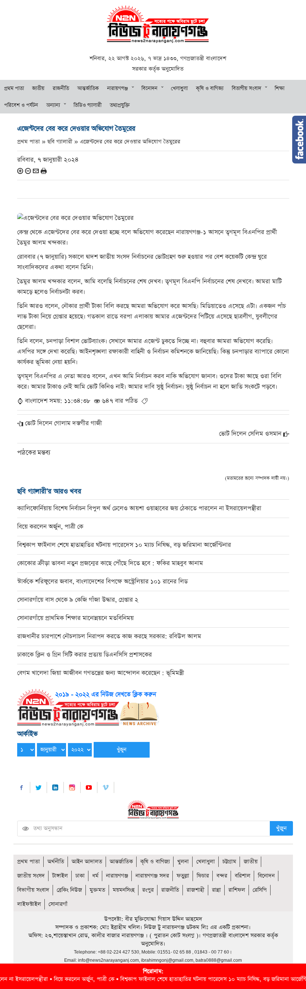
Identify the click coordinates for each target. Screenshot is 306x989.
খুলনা (183, 861)
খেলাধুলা (179, 88)
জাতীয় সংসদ (31, 876)
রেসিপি (260, 890)
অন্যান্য (53, 105)
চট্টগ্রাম (229, 861)
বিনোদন (149, 88)
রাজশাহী (195, 890)
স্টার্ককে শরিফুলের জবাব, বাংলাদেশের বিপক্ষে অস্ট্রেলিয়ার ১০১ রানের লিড (102, 581)
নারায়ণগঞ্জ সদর (152, 876)
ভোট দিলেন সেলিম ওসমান (250, 434)
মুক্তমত (97, 890)
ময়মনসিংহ (124, 890)
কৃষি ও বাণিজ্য (210, 88)
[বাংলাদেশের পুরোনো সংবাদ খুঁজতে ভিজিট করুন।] (88, 707)
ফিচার (203, 876)
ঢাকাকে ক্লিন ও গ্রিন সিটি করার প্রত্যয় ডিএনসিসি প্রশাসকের (84, 655)
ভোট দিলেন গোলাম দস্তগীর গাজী (63, 423)
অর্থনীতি (55, 861)
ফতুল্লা (183, 876)
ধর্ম (95, 876)
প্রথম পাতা (14, 88)
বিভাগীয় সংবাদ (246, 88)
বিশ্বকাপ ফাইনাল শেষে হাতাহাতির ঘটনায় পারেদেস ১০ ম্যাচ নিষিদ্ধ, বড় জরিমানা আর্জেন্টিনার (124, 545)
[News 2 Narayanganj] (158, 23)
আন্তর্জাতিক (88, 88)
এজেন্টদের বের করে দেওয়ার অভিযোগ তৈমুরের (130, 142)
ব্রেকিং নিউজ (69, 890)
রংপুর (148, 890)
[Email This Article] (36, 170)
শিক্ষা (279, 88)
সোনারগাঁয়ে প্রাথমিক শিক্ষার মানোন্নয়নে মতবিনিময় (75, 618)
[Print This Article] (44, 170)
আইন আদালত (87, 861)
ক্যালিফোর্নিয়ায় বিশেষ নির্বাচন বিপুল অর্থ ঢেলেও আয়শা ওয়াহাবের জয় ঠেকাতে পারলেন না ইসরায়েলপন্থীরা (139, 508)
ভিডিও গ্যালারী (88, 105)
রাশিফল (236, 890)
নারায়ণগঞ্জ (117, 88)
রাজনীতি (61, 88)
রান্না (216, 890)
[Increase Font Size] (20, 170)
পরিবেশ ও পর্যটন (21, 105)
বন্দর (221, 876)
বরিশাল (242, 876)
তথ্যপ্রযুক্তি (120, 105)
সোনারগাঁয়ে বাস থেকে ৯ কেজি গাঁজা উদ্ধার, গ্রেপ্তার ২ (77, 600)
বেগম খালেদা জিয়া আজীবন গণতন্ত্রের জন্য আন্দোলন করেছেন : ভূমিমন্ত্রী (100, 673)
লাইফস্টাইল (29, 904)
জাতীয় (38, 88)
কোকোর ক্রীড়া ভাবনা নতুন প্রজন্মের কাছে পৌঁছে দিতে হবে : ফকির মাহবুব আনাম (110, 563)
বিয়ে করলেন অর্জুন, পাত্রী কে (50, 526)
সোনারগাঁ (58, 904)
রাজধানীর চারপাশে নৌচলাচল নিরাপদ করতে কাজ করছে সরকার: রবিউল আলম (109, 636)
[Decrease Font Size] (28, 170)
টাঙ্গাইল (60, 876)
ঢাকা (80, 876)
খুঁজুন (281, 828)
